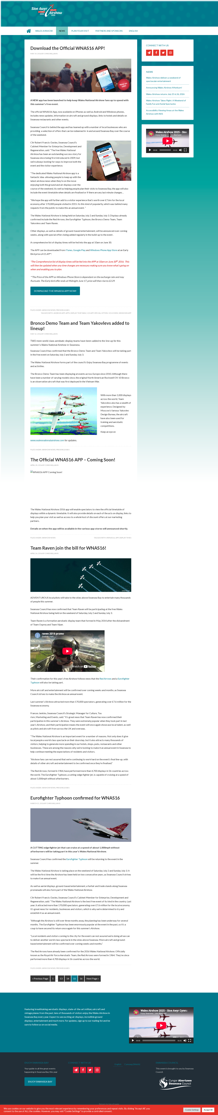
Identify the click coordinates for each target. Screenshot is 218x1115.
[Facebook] (156, 53)
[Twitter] (163, 53)
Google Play (79, 250)
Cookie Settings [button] (192, 1110)
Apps (68, 313)
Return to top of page (109, 1104)
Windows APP (125, 313)
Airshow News (48, 310)
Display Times (125, 538)
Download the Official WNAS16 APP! (67, 48)
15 (74, 978)
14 (67, 978)
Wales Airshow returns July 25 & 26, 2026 (165, 94)
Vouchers (113, 313)
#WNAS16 (110, 538)
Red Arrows (106, 678)
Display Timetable (78, 313)
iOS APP (90, 313)
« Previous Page (40, 978)
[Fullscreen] (185, 150)
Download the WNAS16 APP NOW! (55, 290)
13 (61, 978)
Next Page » (92, 978)
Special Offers (101, 313)
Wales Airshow (109, 10)
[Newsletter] (149, 53)
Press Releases (62, 310)
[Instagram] (170, 53)
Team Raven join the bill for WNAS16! (68, 547)
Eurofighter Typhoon (76, 859)
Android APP (59, 313)
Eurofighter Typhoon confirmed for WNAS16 (75, 797)
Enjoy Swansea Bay (40, 1081)
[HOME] (29, 31)
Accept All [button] (208, 1110)
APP (117, 538)
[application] (167, 141)
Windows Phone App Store (103, 250)
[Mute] (180, 150)
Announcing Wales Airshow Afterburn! (164, 87)
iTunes (69, 250)
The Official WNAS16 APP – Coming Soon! (72, 459)
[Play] (149, 150)
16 (81, 978)
